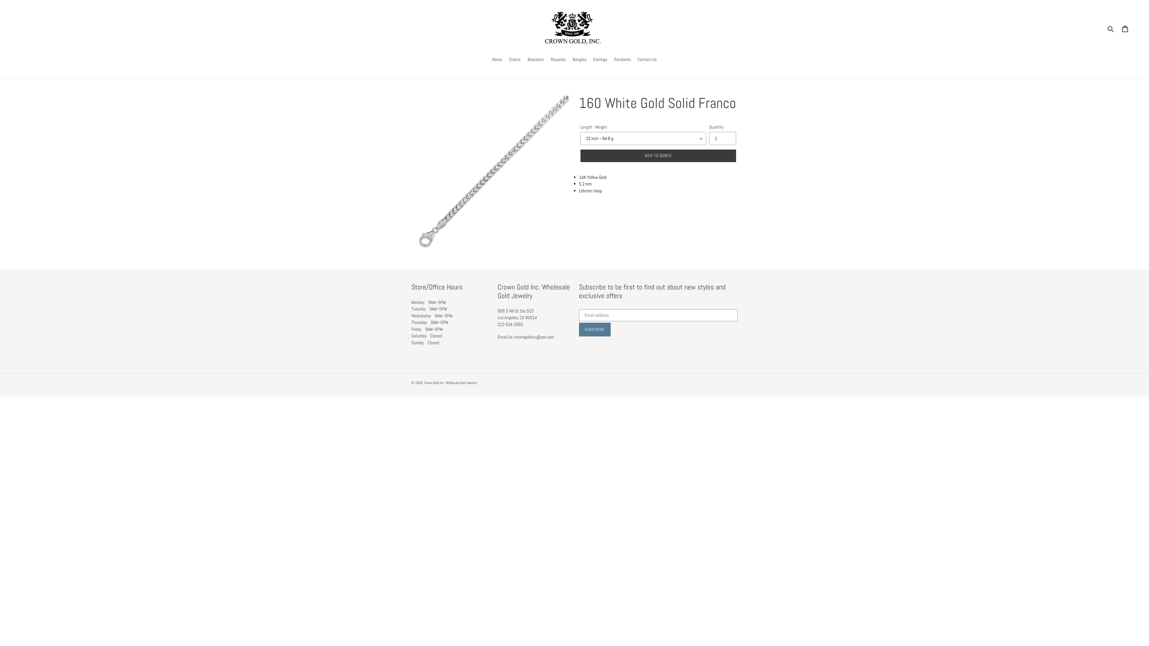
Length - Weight (593, 127)
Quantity (716, 127)
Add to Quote (658, 155)
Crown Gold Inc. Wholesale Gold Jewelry (450, 382)
